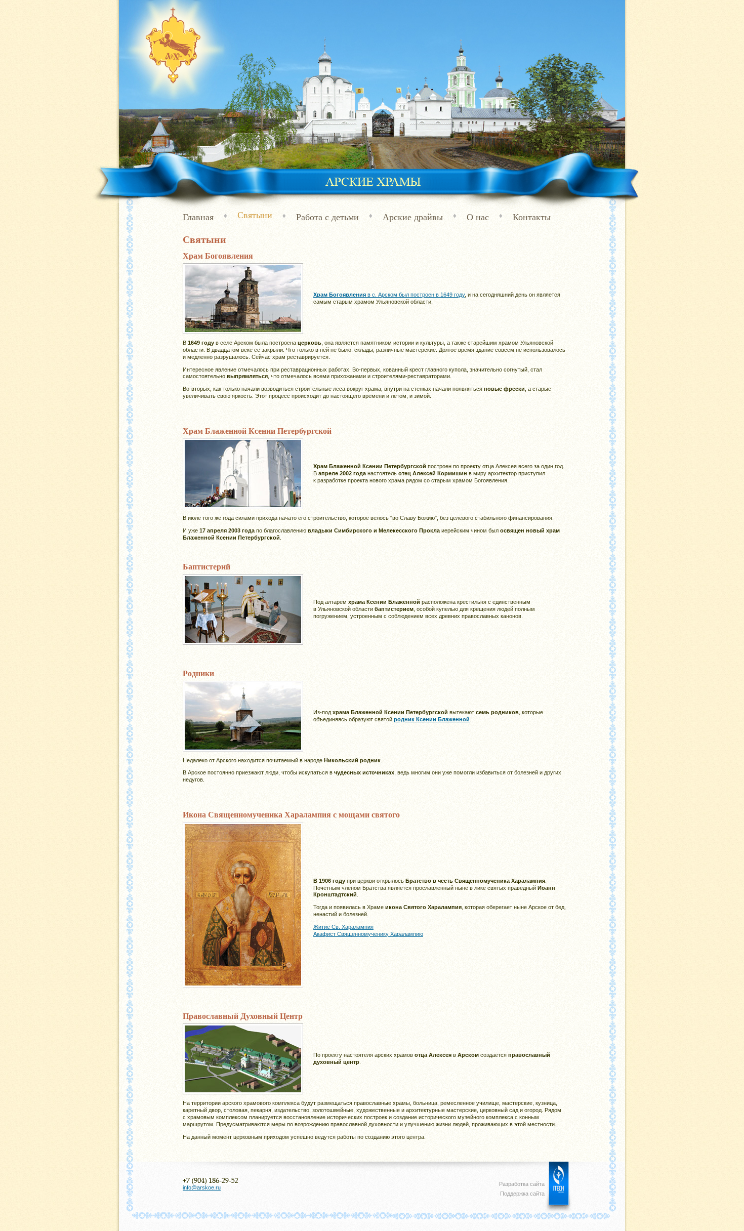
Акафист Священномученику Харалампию (368, 934)
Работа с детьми (327, 217)
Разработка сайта (522, 1184)
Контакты (532, 217)
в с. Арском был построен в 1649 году (389, 295)
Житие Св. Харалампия (343, 927)
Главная (198, 217)
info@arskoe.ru (202, 1187)
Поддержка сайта (522, 1194)
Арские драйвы (413, 217)
